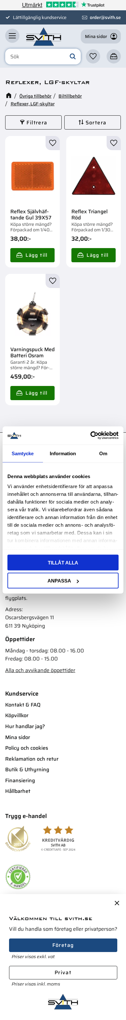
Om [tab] (103, 453)
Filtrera (36, 123)
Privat (63, 972)
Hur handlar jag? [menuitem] (25, 726)
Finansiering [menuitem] (20, 780)
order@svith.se (105, 17)
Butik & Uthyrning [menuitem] (27, 769)
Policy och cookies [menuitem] (26, 748)
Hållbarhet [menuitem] (17, 791)
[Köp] (32, 255)
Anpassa (59, 580)
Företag (63, 945)
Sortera (96, 123)
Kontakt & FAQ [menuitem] (22, 705)
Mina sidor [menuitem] (17, 737)
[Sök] (73, 57)
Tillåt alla (63, 562)
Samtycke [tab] (23, 453)
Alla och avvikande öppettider (40, 670)
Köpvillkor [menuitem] (16, 715)
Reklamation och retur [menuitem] (31, 759)
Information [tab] (63, 453)
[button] (12, 36)
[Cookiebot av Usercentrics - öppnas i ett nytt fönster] (91, 435)
